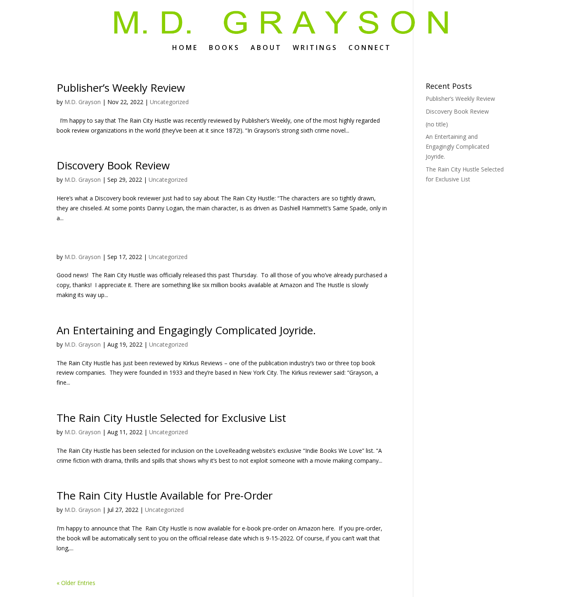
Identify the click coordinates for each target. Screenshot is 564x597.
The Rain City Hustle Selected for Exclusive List (171, 417)
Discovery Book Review (113, 165)
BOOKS (224, 48)
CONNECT (369, 48)
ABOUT (266, 48)
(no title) (437, 124)
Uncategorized (169, 102)
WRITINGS (315, 48)
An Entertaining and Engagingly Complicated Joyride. (186, 330)
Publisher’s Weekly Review (121, 87)
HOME (185, 48)
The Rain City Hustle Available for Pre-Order (165, 495)
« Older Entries (76, 583)
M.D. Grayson (82, 102)
